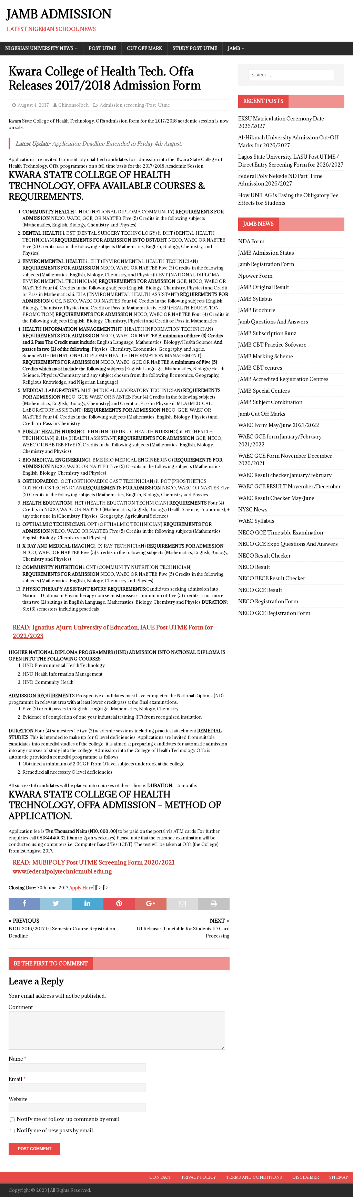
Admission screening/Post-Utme (135, 105)
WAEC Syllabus (256, 521)
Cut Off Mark (144, 48)
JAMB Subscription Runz (267, 333)
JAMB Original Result (263, 287)
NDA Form (251, 241)
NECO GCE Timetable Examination (280, 532)
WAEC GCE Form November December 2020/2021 (285, 460)
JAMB (234, 48)
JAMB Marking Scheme (265, 356)
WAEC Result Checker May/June (276, 498)
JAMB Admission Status (266, 253)
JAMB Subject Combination (270, 402)
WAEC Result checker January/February (285, 475)
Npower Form (255, 276)
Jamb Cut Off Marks (261, 414)
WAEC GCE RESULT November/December (289, 486)
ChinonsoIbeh (73, 105)
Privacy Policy (199, 1177)
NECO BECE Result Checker (271, 578)
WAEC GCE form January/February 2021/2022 (280, 440)
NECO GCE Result (260, 590)
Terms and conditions (254, 1177)
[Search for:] (291, 75)
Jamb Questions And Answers (273, 321)
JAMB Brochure (256, 310)
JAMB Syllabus (255, 299)
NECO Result (254, 567)
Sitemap (338, 1177)
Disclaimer (305, 1177)
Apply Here (81, 887)
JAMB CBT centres (260, 367)
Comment (21, 1007)
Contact (160, 1177)
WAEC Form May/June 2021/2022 (278, 425)
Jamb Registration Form (266, 264)
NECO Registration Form (268, 601)
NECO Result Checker (264, 555)
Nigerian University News (39, 48)
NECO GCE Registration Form (274, 613)
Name (16, 1059)
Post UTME (102, 48)
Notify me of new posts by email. (55, 1130)
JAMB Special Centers (264, 391)
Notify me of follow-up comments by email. (69, 1119)
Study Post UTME (195, 48)
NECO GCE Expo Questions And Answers (288, 544)
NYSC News (253, 509)
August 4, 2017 (33, 105)
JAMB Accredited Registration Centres (283, 379)
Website (18, 1099)
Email (16, 1079)
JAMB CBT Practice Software (272, 344)
